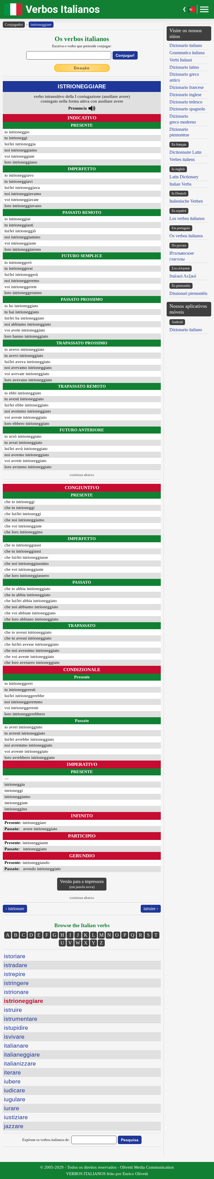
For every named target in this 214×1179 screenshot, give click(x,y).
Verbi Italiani (180, 60)
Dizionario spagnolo (187, 108)
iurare (11, 1108)
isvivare (14, 1036)
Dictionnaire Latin (185, 152)
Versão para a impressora (82, 884)
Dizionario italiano (185, 45)
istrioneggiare (41, 24)
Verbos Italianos (63, 9)
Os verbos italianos (186, 235)
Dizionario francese (186, 87)
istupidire (16, 1027)
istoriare (14, 956)
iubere (12, 1081)
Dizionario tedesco (185, 102)
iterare (12, 1072)
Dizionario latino (184, 67)
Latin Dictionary (183, 176)
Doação (82, 68)
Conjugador (14, 24)
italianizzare (20, 1063)
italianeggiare (22, 1054)
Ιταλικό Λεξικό (182, 276)
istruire (13, 1010)
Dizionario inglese (185, 94)
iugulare (14, 1099)
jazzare (13, 1126)
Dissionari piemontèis (188, 293)
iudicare (14, 1090)
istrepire (14, 974)
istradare (15, 965)
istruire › (151, 908)
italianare (16, 1045)
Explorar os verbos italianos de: (46, 1140)
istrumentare (20, 1018)
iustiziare (16, 1117)
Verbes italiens (182, 159)
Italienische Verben (186, 201)
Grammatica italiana (187, 52)
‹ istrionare (15, 908)
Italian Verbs (180, 184)
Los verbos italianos (187, 218)
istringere (16, 983)
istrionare (16, 992)
